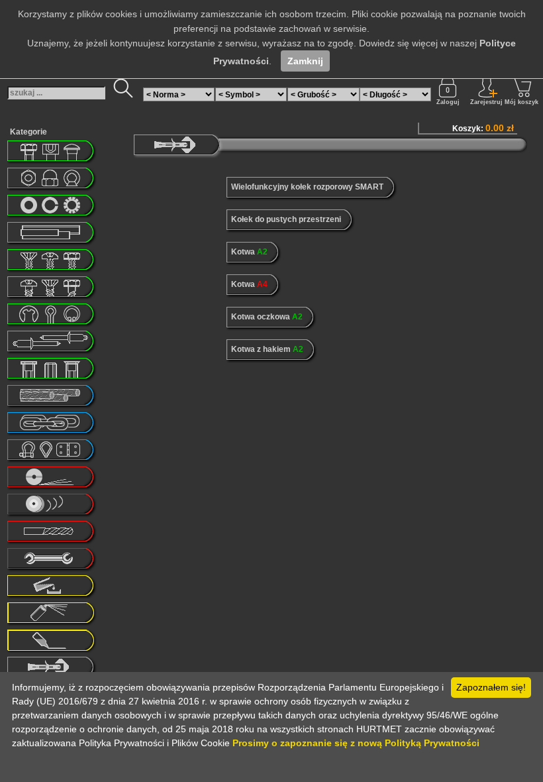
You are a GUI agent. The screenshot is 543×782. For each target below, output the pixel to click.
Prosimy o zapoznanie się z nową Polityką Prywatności (355, 743)
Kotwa (249, 251)
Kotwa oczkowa (267, 316)
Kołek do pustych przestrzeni (286, 219)
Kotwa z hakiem (267, 349)
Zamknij (305, 61)
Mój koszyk (521, 102)
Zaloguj (448, 102)
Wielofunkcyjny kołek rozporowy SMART (307, 187)
